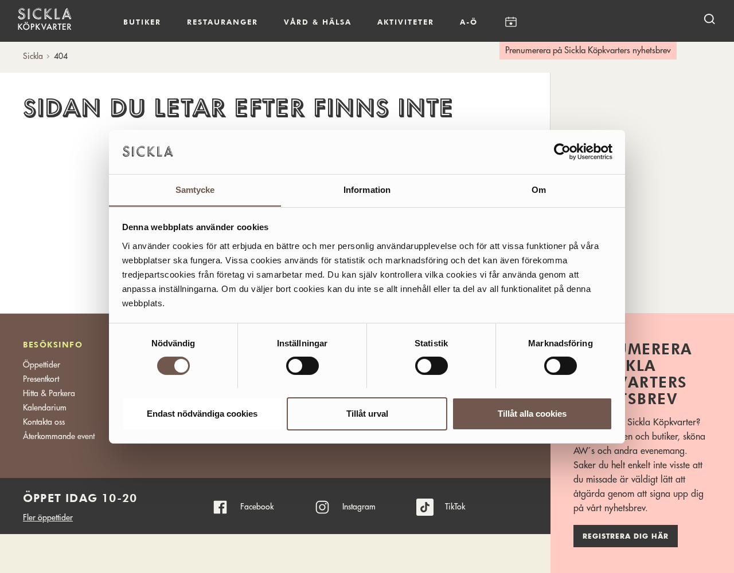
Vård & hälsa (318, 21)
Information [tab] (367, 189)
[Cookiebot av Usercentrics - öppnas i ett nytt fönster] (562, 151)
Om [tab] (539, 189)
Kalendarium (510, 22)
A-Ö (469, 21)
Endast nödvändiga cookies (202, 413)
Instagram (359, 507)
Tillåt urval (367, 413)
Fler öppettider (48, 517)
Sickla (33, 56)
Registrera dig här (626, 536)
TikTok (455, 507)
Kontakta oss (44, 422)
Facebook (257, 507)
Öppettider (41, 365)
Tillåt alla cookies (532, 413)
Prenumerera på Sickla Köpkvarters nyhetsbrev (588, 50)
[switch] (302, 366)
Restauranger (222, 21)
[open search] (709, 18)
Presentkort (41, 379)
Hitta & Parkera (49, 393)
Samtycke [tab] (195, 189)
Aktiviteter (405, 21)
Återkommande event (59, 436)
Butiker (142, 21)
